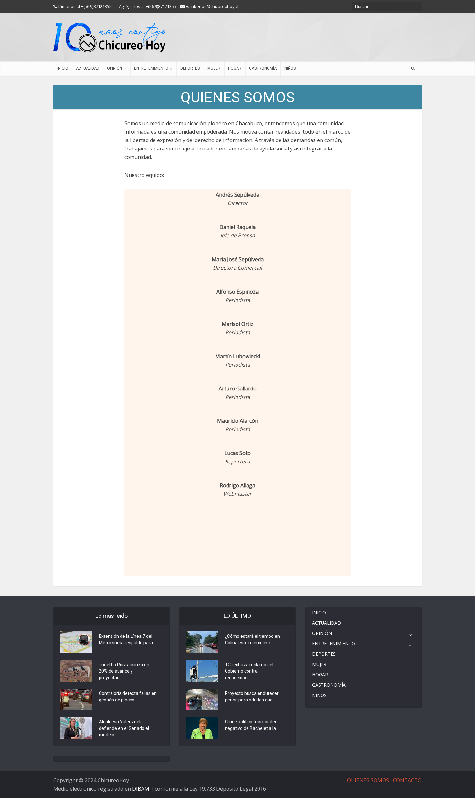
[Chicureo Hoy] (109, 37)
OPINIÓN (114, 68)
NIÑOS (290, 68)
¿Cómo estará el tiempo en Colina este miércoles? (252, 639)
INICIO (62, 68)
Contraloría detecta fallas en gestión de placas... (128, 696)
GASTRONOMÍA (263, 68)
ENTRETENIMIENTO (151, 68)
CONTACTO (407, 780)
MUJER (213, 68)
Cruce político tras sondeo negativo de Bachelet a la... (252, 725)
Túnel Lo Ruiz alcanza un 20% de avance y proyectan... (124, 671)
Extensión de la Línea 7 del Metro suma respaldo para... (127, 639)
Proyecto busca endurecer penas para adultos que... (252, 696)
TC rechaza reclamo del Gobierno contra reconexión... (249, 671)
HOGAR (234, 68)
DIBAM (140, 788)
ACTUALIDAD (87, 68)
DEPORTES (190, 68)
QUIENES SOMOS (368, 780)
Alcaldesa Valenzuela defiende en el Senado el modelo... (124, 728)
